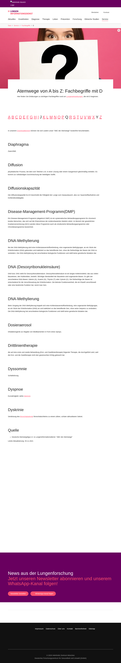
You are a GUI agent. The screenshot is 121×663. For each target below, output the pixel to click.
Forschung (77, 19)
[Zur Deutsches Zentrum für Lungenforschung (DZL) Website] (74, 616)
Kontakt (70, 629)
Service (105, 19)
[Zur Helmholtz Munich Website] (18, 616)
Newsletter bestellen (18, 594)
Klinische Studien (92, 19)
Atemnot (27, 396)
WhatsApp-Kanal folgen (44, 594)
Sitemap (92, 629)
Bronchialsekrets (26, 416)
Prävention (65, 19)
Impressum (39, 629)
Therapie (46, 19)
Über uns (61, 629)
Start (9, 25)
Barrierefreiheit (80, 629)
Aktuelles (12, 19)
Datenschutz (50, 629)
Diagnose (35, 19)
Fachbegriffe (26, 25)
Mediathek (95, 12)
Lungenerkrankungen (74, 96)
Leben (55, 19)
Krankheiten (23, 19)
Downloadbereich (23, 131)
